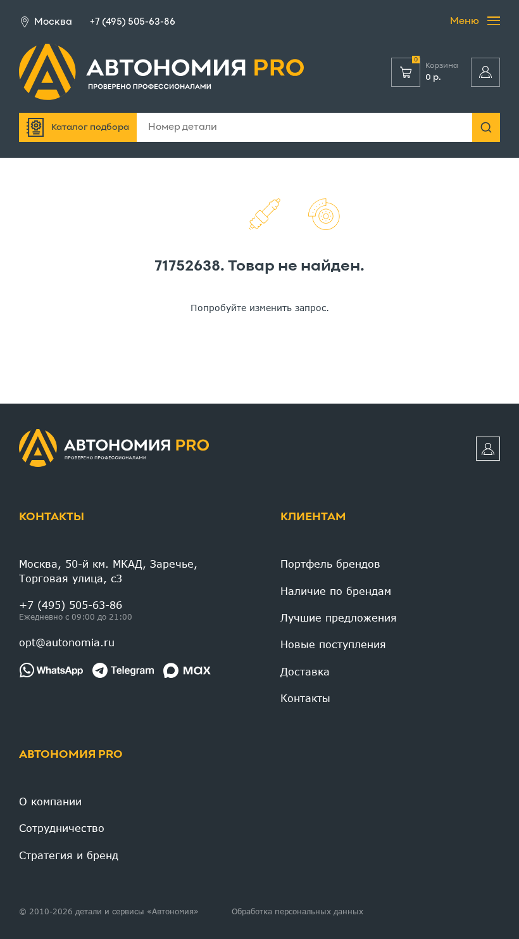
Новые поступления (333, 644)
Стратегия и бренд (68, 855)
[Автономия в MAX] (187, 670)
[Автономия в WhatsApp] (51, 670)
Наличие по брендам (335, 591)
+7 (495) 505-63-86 (132, 22)
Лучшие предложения (338, 617)
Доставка (305, 671)
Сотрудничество (61, 828)
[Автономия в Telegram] (123, 670)
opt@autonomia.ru (67, 642)
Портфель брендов (330, 564)
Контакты (51, 517)
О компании (50, 801)
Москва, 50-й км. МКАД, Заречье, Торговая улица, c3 (108, 571)
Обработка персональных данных (297, 911)
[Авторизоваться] (485, 72)
